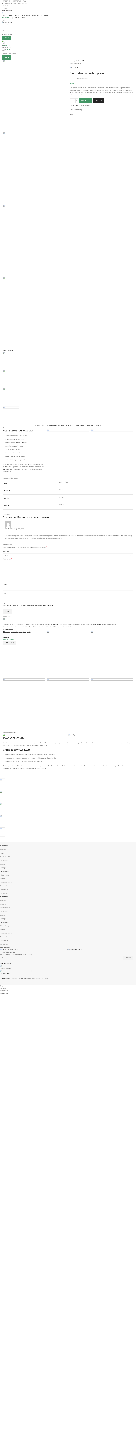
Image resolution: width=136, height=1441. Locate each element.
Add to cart (85, 100)
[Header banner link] (68, 720)
